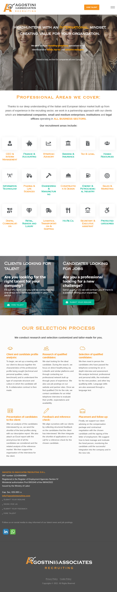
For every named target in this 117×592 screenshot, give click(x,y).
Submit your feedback (15, 508)
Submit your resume (80, 302)
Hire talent (17, 305)
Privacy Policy (52, 579)
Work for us (11, 504)
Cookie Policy (65, 579)
